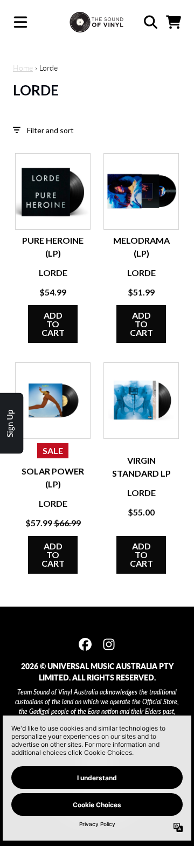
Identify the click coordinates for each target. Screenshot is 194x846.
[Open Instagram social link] (109, 644)
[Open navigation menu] (20, 22)
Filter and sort (50, 130)
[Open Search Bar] (149, 22)
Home (23, 67)
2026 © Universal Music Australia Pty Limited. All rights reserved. (97, 672)
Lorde (53, 272)
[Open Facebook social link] (85, 644)
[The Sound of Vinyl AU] (96, 22)
